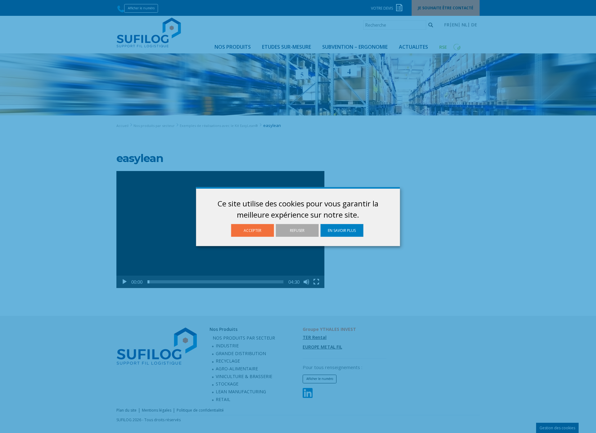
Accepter (252, 230)
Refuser (297, 230)
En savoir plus (342, 230)
